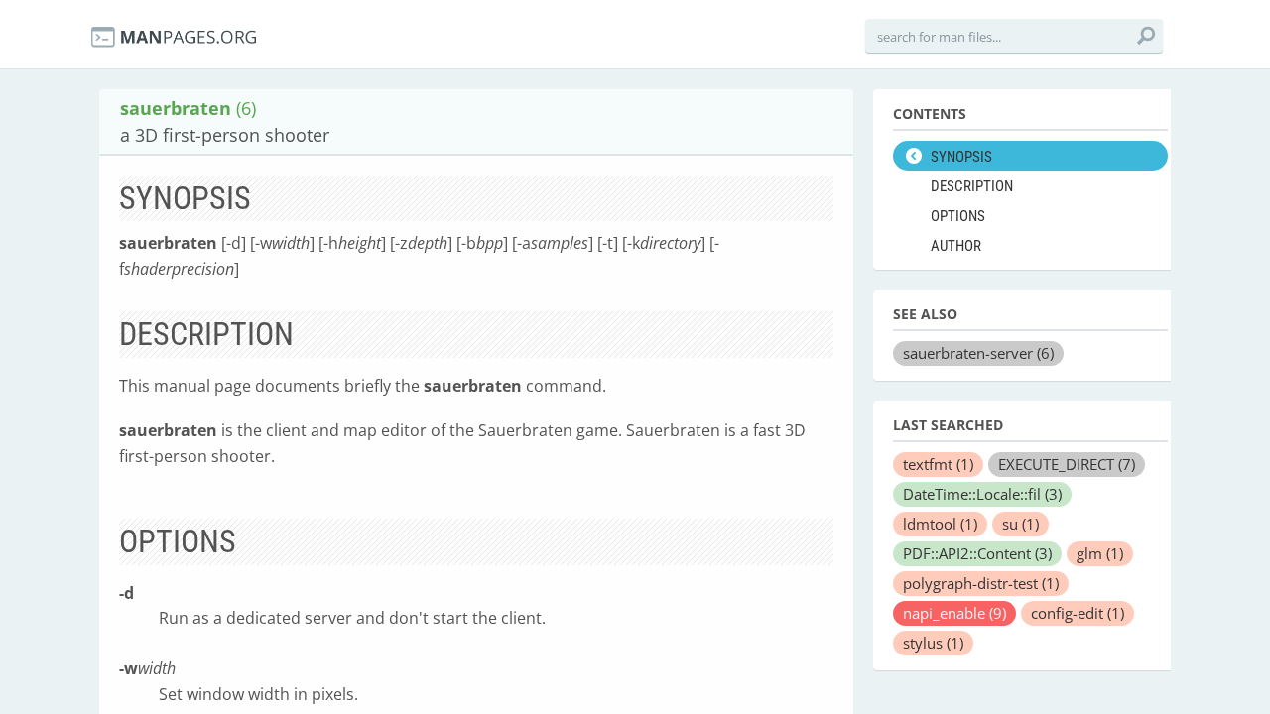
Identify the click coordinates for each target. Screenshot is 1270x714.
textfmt (938, 464)
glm (1100, 553)
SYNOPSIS (961, 157)
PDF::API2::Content (977, 553)
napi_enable (954, 613)
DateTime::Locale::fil (982, 494)
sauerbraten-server (978, 353)
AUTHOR (956, 246)
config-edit (1077, 613)
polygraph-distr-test (981, 583)
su (1020, 524)
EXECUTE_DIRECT (1066, 464)
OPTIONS (958, 216)
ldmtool (940, 524)
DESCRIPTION (972, 186)
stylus (933, 643)
